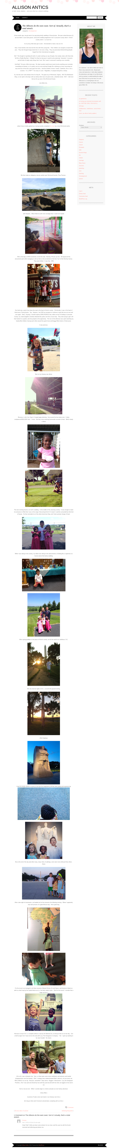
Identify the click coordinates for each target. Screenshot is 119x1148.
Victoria (24, 1120)
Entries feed (82, 193)
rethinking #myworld (67, 1110)
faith (80, 150)
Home (17, 17)
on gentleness (83, 98)
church (81, 144)
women (81, 178)
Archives (81, 125)
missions (81, 165)
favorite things (83, 152)
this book (52, 126)
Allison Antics (30, 7)
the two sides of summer (21, 1110)
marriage (81, 160)
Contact (25, 17)
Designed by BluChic (100, 1145)
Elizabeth (81, 147)
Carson (81, 142)
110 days (81, 106)
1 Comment (70, 1107)
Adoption (81, 139)
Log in (80, 191)
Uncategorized (32, 31)
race (80, 171)
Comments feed (83, 196)
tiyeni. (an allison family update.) (88, 113)
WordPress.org (83, 199)
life (80, 155)
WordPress (41, 1145)
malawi (81, 157)
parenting (81, 168)
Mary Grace (82, 163)
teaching (81, 173)
